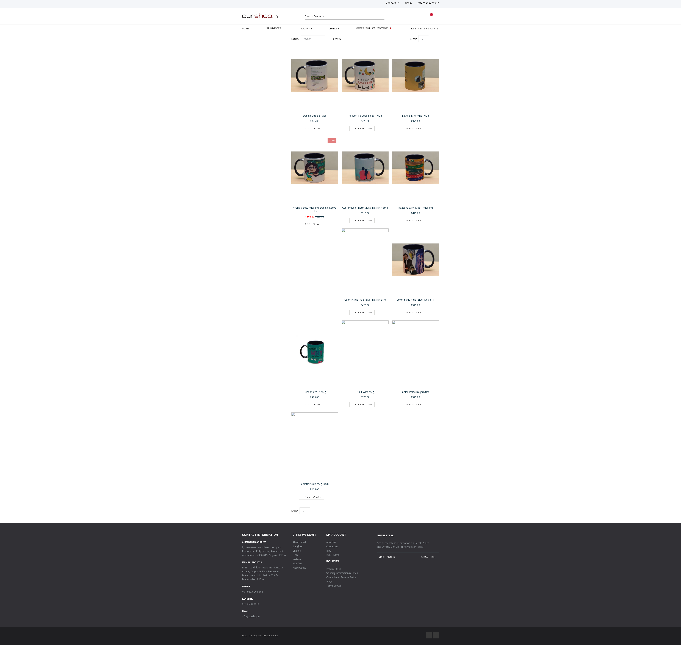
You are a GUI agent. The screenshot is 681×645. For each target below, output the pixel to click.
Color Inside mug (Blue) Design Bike (365, 299)
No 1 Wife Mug (365, 391)
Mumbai (297, 563)
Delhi (295, 555)
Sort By (295, 38)
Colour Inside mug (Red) (315, 483)
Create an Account (428, 3)
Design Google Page (314, 115)
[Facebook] (429, 635)
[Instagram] (436, 635)
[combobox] (344, 16)
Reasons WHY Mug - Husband (415, 207)
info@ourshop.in (251, 616)
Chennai (297, 550)
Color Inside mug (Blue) (415, 391)
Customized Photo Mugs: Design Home (365, 207)
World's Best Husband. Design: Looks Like (314, 209)
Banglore (297, 546)
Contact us (332, 546)
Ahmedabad (299, 542)
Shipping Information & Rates (342, 573)
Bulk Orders (332, 555)
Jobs (328, 550)
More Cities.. (299, 567)
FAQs (329, 581)
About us (331, 542)
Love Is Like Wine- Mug (415, 115)
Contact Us (393, 3)
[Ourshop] (260, 16)
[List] (437, 39)
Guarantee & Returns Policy (341, 577)
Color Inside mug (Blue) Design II (415, 299)
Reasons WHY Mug (315, 391)
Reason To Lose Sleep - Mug (365, 115)
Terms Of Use (333, 585)
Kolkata (297, 559)
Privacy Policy (333, 568)
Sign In (408, 3)
